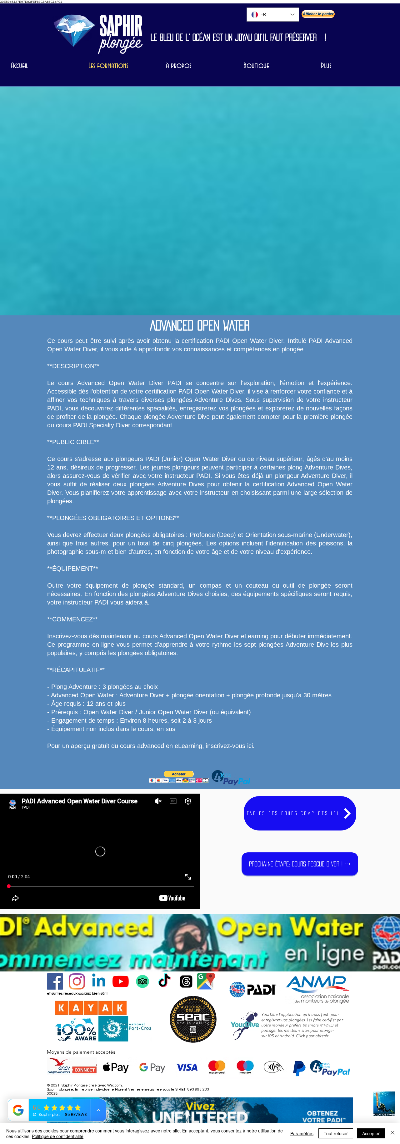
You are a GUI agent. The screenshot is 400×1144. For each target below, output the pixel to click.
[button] (179, 777)
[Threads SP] (186, 981)
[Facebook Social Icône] (55, 981)
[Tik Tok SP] (164, 981)
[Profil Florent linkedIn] (99, 981)
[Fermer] (392, 1133)
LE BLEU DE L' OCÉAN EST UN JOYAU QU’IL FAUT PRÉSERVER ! (238, 37)
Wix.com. (115, 1085)
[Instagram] (77, 981)
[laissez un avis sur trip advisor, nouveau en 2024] (142, 981)
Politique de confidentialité (57, 1136)
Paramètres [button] (301, 1133)
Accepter (371, 1133)
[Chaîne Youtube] (120, 981)
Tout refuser (336, 1133)
